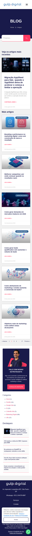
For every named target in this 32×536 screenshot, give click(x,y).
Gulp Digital (24, 528)
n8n (7, 417)
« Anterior (4, 341)
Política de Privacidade (16, 533)
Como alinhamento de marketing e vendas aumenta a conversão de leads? (15, 288)
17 (22, 341)
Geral (8, 399)
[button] (26, 4)
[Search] (26, 38)
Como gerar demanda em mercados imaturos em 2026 (15, 213)
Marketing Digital (11, 414)
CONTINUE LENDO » (10, 102)
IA (7, 408)
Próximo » (27, 341)
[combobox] (12, 38)
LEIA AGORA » (8, 144)
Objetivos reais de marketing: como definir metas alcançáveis (15, 325)
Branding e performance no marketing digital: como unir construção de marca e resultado (15, 137)
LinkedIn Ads (10, 411)
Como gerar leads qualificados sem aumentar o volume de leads (15, 250)
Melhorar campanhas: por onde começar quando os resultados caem (14, 176)
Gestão (8, 402)
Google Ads (10, 405)
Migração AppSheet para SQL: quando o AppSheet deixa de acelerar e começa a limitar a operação (14, 82)
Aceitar (16, 519)
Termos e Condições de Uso (16, 531)
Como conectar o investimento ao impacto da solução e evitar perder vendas (14, 467)
